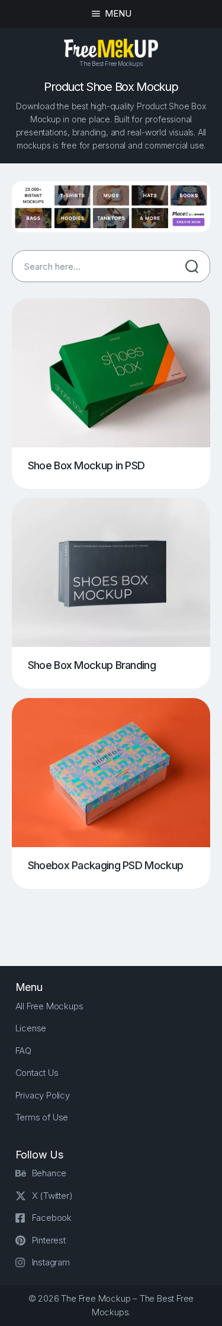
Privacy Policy (42, 1095)
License (31, 1028)
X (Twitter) (52, 1195)
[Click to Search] (191, 266)
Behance (49, 1173)
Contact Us (37, 1072)
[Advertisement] (117, 917)
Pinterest (49, 1240)
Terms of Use (42, 1117)
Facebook (52, 1217)
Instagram (51, 1262)
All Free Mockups (49, 1006)
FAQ (23, 1050)
